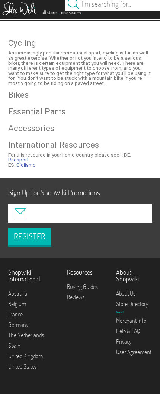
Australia (17, 293)
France (15, 314)
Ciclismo (26, 165)
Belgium (17, 304)
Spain (14, 345)
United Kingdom (25, 356)
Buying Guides (82, 286)
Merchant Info (131, 320)
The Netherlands (26, 335)
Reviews (75, 297)
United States (22, 366)
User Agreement (133, 352)
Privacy (123, 341)
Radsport (18, 160)
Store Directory (132, 304)
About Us (125, 293)
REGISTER (29, 236)
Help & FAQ (128, 331)
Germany (18, 324)
